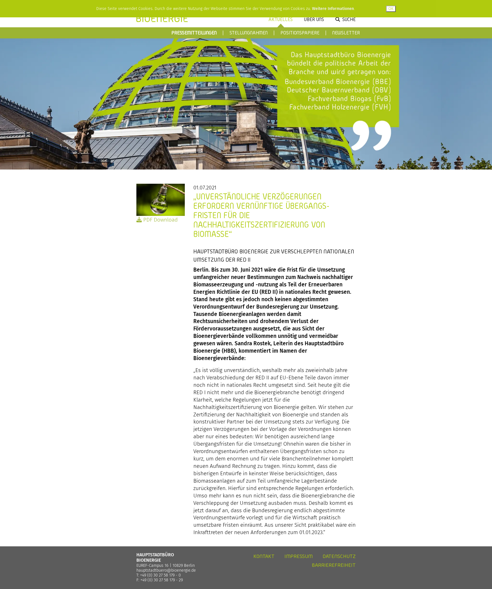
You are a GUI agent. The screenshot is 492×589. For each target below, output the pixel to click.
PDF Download (160, 219)
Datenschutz (339, 556)
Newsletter (346, 32)
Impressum (298, 556)
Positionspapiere (299, 32)
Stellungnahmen (248, 32)
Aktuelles (280, 19)
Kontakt (263, 556)
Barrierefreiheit (334, 565)
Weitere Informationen (333, 8)
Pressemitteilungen (194, 32)
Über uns (314, 19)
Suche (349, 19)
